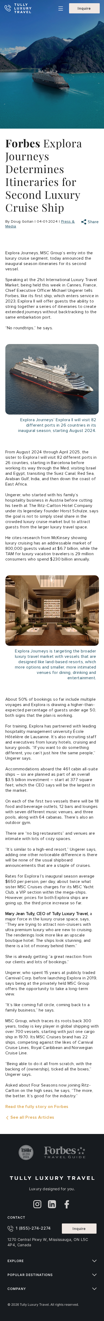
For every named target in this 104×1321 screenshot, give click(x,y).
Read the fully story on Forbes (37, 1106)
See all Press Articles (31, 1117)
